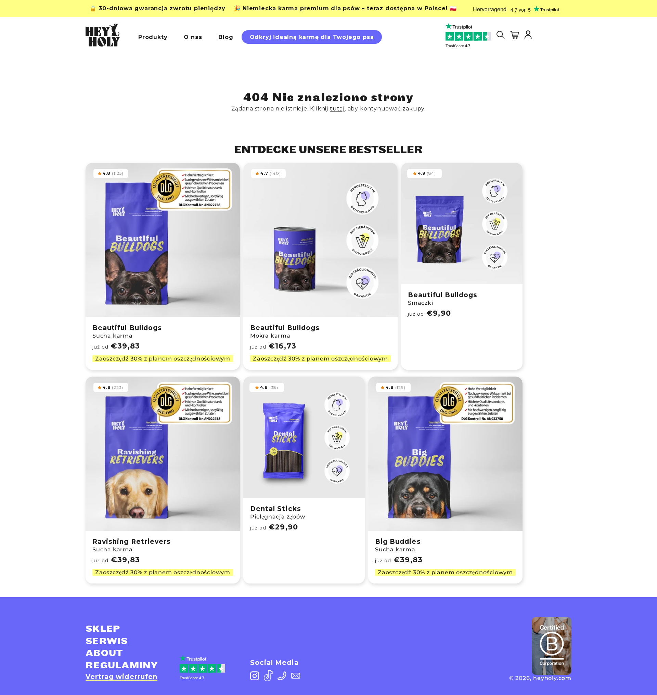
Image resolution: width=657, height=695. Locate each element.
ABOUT (104, 653)
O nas (193, 37)
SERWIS (107, 641)
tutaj (337, 108)
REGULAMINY (122, 665)
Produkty (152, 37)
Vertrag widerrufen (121, 677)
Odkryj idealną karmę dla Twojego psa (312, 37)
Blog (225, 37)
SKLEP (103, 629)
